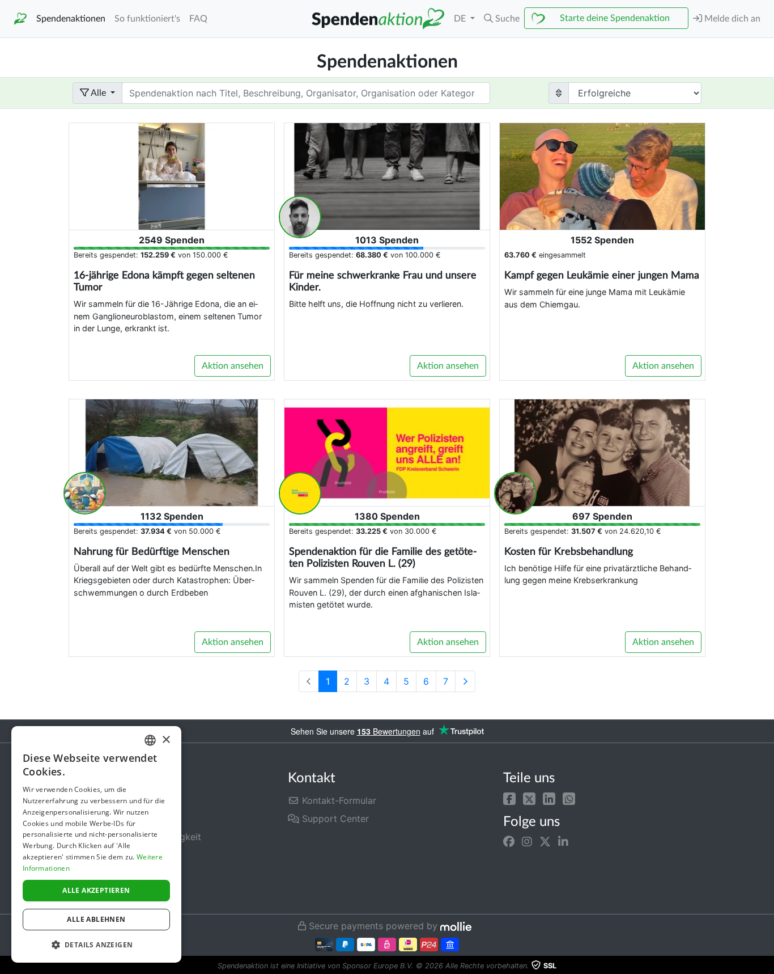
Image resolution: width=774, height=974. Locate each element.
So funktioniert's (147, 18)
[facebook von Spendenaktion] (508, 841)
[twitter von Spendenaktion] (545, 841)
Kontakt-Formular (337, 800)
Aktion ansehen (232, 365)
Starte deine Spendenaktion (615, 18)
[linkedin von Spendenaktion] (563, 841)
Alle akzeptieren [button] (96, 890)
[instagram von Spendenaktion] (527, 841)
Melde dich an (731, 18)
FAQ (198, 18)
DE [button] (461, 18)
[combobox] (150, 740)
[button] (509, 798)
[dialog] (96, 844)
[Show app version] (766, 966)
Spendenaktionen (70, 18)
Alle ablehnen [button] (96, 919)
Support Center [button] (334, 818)
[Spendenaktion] (20, 19)
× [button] (165, 740)
